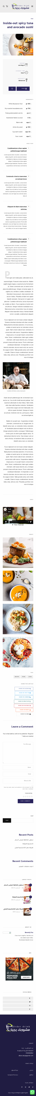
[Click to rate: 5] (24, 797)
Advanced (22, 81)
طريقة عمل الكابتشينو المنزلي (24, 848)
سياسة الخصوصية (13, 1075)
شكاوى (31, 1075)
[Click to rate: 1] (32, 797)
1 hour (23, 73)
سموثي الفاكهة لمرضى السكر (24, 840)
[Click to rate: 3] (28, 797)
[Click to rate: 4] (26, 797)
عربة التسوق (14, 1070)
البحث (31, 815)
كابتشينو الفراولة (28, 844)
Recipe (17, 676)
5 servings (21, 65)
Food (23, 676)
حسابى (31, 1070)
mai (23, 888)
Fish (32, 18)
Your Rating (28, 793)
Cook (30, 676)
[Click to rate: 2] (30, 797)
